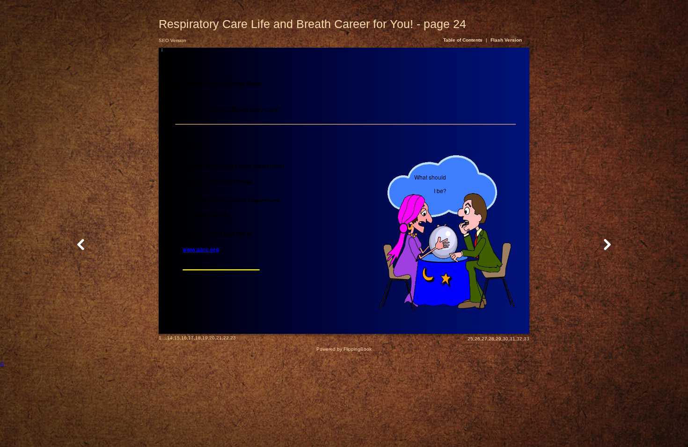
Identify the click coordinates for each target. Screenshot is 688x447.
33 (526, 338)
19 (205, 337)
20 (212, 337)
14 (170, 337)
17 (191, 337)
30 (505, 338)
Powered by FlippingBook (344, 349)
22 (226, 337)
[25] (607, 244)
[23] (81, 244)
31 (512, 338)
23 (233, 337)
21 (219, 337)
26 (477, 338)
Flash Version (506, 40)
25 (470, 338)
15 (177, 337)
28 (491, 338)
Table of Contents (463, 40)
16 (184, 337)
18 (198, 337)
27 (484, 338)
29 (498, 338)
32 (519, 338)
